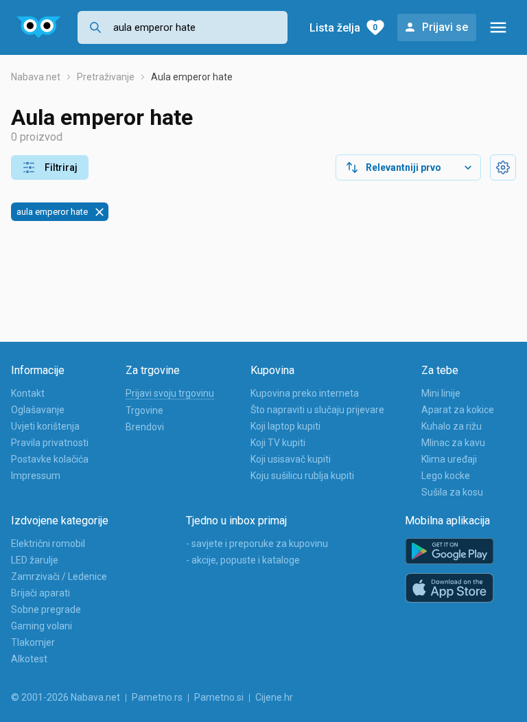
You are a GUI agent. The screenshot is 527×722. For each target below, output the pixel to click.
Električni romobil (48, 543)
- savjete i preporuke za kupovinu (257, 543)
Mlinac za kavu (453, 442)
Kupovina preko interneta (304, 393)
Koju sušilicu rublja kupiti (302, 475)
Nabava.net (35, 76)
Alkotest (29, 658)
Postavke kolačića (50, 459)
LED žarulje (34, 560)
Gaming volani (41, 625)
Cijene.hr (274, 697)
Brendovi (145, 426)
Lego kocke (445, 475)
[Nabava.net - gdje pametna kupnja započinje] (38, 27)
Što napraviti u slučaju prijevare (317, 409)
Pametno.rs (157, 697)
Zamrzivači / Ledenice (59, 576)
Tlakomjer (33, 642)
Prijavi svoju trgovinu (170, 393)
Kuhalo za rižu (451, 426)
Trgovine (144, 410)
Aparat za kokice (457, 409)
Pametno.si (219, 697)
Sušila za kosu (452, 492)
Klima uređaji (449, 459)
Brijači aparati (40, 592)
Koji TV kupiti (277, 442)
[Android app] (449, 551)
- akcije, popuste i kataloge (243, 560)
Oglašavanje (38, 409)
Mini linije (440, 393)
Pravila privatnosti (50, 442)
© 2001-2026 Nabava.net (65, 697)
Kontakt (28, 393)
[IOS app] (449, 588)
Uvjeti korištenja (45, 426)
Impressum (35, 475)
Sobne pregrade (46, 609)
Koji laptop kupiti (285, 426)
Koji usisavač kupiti (290, 459)
